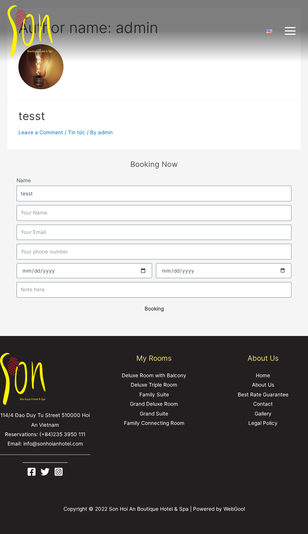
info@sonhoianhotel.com (53, 444)
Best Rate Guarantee (263, 395)
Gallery (263, 414)
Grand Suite (154, 414)
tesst (31, 116)
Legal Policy (263, 423)
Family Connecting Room (154, 423)
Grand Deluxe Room (154, 404)
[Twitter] (45, 471)
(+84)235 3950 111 (62, 434)
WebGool (234, 509)
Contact (263, 404)
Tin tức (76, 132)
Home (263, 375)
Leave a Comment (40, 132)
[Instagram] (58, 471)
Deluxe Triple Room (154, 385)
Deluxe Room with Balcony (154, 375)
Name (24, 180)
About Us (263, 385)
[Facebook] (31, 471)
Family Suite (154, 395)
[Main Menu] (290, 31)
